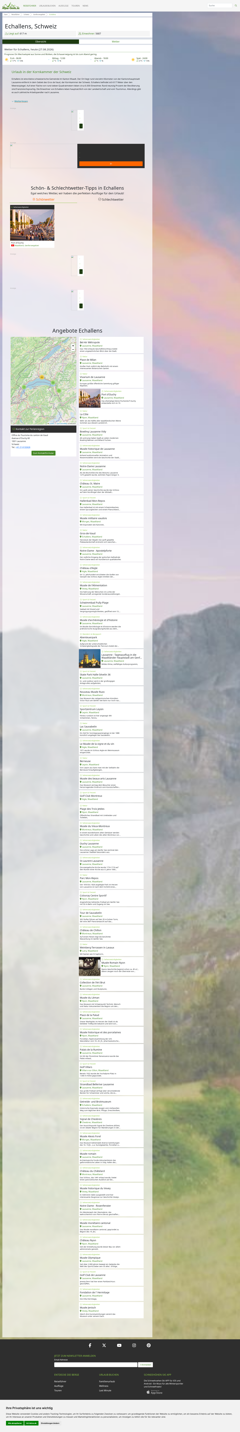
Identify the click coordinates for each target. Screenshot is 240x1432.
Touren (76, 5)
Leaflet (51, 423)
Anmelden (146, 1364)
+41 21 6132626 (23, 447)
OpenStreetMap (62, 423)
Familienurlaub (107, 1381)
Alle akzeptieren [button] (15, 1423)
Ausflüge (63, 5)
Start (6, 14)
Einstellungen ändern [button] (50, 1423)
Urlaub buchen (47, 5)
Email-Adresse (61, 1359)
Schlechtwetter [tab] (113, 199)
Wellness (103, 1385)
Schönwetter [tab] (45, 199)
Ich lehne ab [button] (31, 1423)
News (85, 5)
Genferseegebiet (39, 14)
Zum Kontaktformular (43, 453)
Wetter (116, 41)
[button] (24, 387)
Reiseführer (29, 5)
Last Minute (105, 1390)
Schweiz (26, 14)
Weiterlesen (21, 101)
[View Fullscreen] (73, 340)
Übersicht (40, 41)
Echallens (52, 14)
